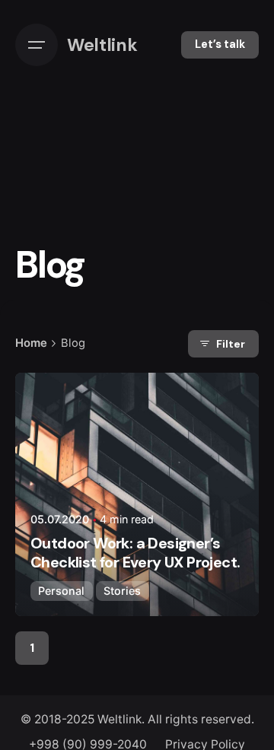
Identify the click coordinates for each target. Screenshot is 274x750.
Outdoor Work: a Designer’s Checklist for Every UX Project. (135, 552)
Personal (61, 590)
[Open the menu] (36, 45)
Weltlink (119, 719)
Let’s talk (220, 44)
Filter (230, 344)
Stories (122, 590)
